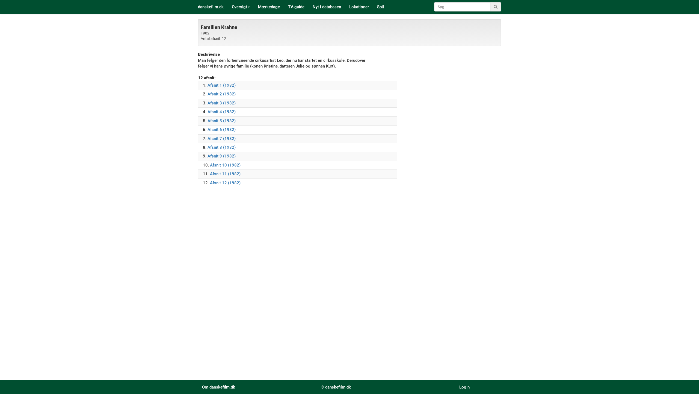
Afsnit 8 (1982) (222, 147)
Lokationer (359, 6)
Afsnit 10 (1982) (225, 165)
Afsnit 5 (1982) (222, 120)
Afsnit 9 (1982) (222, 156)
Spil (380, 6)
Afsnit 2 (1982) (222, 94)
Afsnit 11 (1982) (225, 173)
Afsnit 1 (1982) (222, 85)
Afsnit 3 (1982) (222, 103)
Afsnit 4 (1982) (222, 111)
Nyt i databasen (327, 6)
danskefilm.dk (211, 6)
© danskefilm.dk (336, 387)
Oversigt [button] (239, 6)
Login (464, 387)
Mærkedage (269, 6)
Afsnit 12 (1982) (225, 182)
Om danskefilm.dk (218, 387)
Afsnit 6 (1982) (222, 129)
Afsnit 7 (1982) (222, 138)
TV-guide (296, 6)
